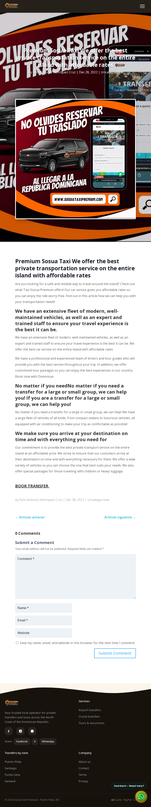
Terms (83, 775)
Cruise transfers (89, 716)
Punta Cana (12, 775)
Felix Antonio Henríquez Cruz (54, 72)
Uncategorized (111, 72)
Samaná (10, 781)
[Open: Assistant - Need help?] (141, 796)
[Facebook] (9, 731)
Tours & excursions (91, 723)
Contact (84, 768)
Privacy (83, 781)
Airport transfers (90, 710)
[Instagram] (20, 731)
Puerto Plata (13, 762)
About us (85, 762)
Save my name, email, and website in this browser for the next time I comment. (77, 643)
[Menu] (142, 6)
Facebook (22, 741)
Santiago (11, 768)
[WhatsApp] (32, 731)
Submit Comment (115, 653)
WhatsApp (48, 741)
